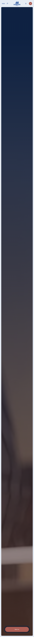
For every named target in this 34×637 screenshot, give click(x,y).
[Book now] (30, 3)
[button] (28, 630)
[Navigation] (3, 3)
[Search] (7, 3)
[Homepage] (17, 3)
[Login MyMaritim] (25, 3)
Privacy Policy (6, 635)
